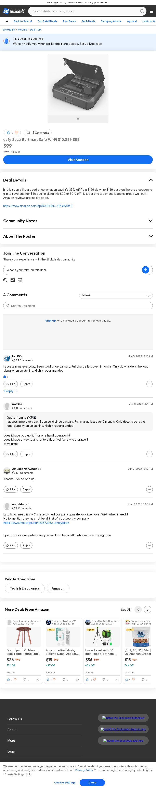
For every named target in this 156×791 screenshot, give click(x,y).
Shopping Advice (111, 21)
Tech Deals (88, 21)
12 (91, 679)
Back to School (23, 21)
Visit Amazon (78, 160)
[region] (78, 776)
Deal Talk (35, 29)
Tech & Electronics (25, 588)
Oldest (86, 295)
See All (125, 609)
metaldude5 (20, 504)
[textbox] (72, 270)
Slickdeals (8, 29)
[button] (16, 132)
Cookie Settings (65, 782)
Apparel (132, 21)
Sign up (50, 320)
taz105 (17, 356)
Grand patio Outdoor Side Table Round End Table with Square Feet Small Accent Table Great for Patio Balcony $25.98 (23, 652)
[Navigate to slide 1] (78, 118)
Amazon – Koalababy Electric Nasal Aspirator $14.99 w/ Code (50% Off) (62, 652)
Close (92, 782)
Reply (26, 383)
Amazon (58, 588)
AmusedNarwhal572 (26, 468)
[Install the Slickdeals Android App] (123, 729)
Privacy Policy (84, 770)
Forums (22, 29)
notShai (17, 404)
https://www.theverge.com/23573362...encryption (36, 522)
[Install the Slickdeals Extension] (123, 718)
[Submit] (8, 305)
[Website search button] (142, 11)
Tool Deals (69, 21)
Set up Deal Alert (91, 43)
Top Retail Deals (47, 21)
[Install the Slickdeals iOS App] (123, 740)
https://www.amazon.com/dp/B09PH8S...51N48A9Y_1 (38, 206)
